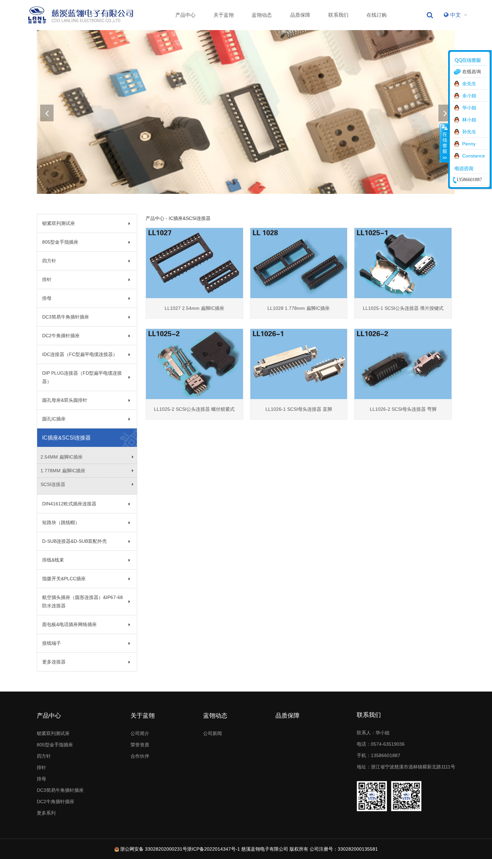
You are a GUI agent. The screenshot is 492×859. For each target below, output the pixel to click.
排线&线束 (53, 560)
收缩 (444, 142)
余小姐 (469, 95)
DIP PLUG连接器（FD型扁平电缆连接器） (82, 377)
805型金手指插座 (60, 242)
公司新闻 (212, 733)
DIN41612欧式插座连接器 (69, 503)
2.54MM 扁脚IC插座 (61, 457)
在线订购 (376, 15)
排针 (47, 279)
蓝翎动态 (262, 15)
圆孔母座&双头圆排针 (64, 400)
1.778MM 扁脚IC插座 (62, 470)
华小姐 (469, 107)
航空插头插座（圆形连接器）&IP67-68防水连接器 (82, 601)
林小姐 (469, 119)
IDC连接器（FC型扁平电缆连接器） (79, 354)
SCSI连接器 (52, 484)
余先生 (469, 83)
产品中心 (185, 15)
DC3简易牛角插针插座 (65, 317)
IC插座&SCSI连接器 (66, 438)
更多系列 (46, 813)
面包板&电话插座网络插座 (69, 624)
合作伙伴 (140, 756)
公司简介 (140, 733)
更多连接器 (54, 661)
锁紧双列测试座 (58, 223)
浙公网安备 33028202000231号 (153, 849)
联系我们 (338, 15)
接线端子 (51, 643)
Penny (469, 143)
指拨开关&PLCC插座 (64, 578)
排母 (47, 298)
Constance (473, 155)
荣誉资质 (140, 744)
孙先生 (469, 131)
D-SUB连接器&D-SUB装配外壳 (74, 541)
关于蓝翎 (224, 15)
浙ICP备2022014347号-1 (213, 849)
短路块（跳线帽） (61, 522)
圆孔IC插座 (54, 418)
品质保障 (300, 15)
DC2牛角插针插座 (61, 335)
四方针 (49, 260)
